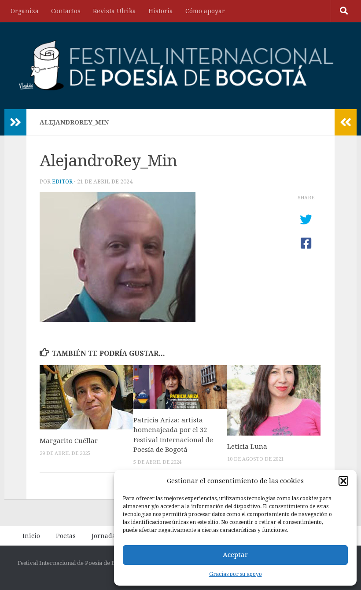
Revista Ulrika (114, 11)
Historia (160, 11)
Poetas (66, 535)
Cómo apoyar (205, 11)
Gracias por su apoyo (235, 574)
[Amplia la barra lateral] (15, 122)
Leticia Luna (247, 447)
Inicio (31, 535)
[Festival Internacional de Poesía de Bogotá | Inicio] (177, 66)
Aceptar (235, 555)
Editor (62, 182)
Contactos (66, 11)
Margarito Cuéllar (69, 441)
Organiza (25, 11)
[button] (343, 480)
